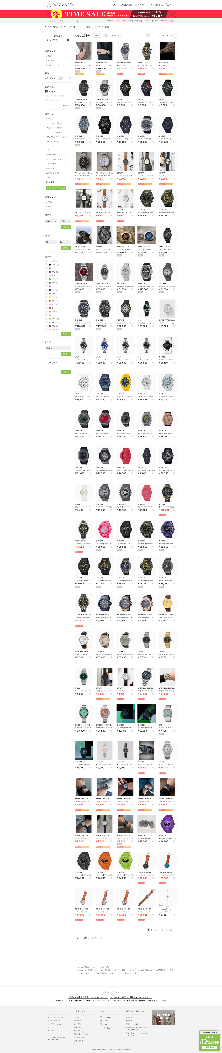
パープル (55, 293)
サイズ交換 (77, 1024)
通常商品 (49, 202)
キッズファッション (54, 1024)
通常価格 (49, 56)
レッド (54, 308)
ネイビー (55, 290)
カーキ (54, 283)
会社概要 (129, 1017)
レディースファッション (56, 1017)
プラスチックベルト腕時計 (57, 137)
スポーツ (50, 1027)
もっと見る (50, 182)
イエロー (55, 297)
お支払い (77, 1017)
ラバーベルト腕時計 (54, 132)
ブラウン (55, 272)
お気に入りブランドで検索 (56, 188)
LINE (105, 1021)
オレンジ (55, 301)
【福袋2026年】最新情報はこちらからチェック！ (88, 997)
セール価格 (50, 60)
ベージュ (55, 275)
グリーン (55, 279)
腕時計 (88, 27)
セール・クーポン (52, 65)
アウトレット (52, 1031)
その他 (54, 330)
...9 (171, 35)
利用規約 (129, 1021)
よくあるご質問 (79, 1037)
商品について (78, 1031)
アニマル (55, 326)
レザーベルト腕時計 (54, 128)
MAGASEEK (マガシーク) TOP (55, 27)
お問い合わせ (78, 1041)
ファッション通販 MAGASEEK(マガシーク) (60, 4)
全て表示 (52, 91)
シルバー (55, 315)
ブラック (55, 265)
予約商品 (49, 207)
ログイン (115, 5)
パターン (55, 322)
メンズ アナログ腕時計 (102, 27)
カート (172, 5)
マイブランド (143, 5)
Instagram (107, 1024)
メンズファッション (76, 27)
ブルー (54, 286)
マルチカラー (57, 319)
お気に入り (158, 5)
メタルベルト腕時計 (54, 123)
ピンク (54, 304)
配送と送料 (77, 1021)
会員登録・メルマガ (81, 1034)
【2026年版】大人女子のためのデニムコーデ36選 (74, 1001)
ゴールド (55, 312)
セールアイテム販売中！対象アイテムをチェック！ (131, 997)
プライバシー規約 (132, 1024)
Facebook (107, 1028)
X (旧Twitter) (107, 1017)
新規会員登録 (126, 5)
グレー (54, 268)
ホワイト (55, 261)
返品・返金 (77, 1027)
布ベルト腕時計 (53, 141)
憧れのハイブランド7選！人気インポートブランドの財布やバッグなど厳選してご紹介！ (132, 1001)
